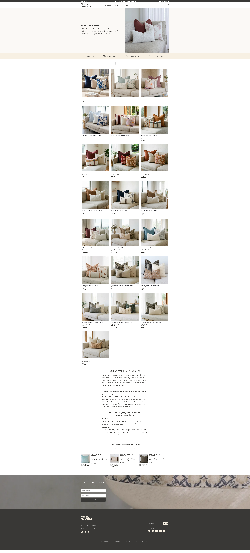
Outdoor (111, 525)
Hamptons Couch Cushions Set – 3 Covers (91, 135)
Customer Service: (85, 528)
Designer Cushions (115, 249)
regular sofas (122, 375)
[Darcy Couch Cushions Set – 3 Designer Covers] (95, 307)
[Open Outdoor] (128, 5)
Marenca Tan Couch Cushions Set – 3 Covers (92, 210)
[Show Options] (104, 495)
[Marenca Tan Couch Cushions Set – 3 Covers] (95, 195)
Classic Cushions (85, 99)
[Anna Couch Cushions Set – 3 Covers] (95, 270)
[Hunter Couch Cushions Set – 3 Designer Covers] (95, 344)
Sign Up (166, 523)
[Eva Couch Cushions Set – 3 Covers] (154, 232)
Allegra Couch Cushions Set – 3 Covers (120, 135)
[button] (168, 4)
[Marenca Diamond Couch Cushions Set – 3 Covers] (125, 157)
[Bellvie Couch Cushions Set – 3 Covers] (95, 83)
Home (82, 10)
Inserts (110, 531)
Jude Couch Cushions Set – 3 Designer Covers (121, 322)
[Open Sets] (135, 5)
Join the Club (93, 500)
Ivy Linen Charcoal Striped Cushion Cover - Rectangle (114, 465)
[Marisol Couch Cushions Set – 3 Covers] (154, 83)
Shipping (138, 523)
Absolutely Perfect (96, 454)
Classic (110, 521)
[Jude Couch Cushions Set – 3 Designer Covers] (125, 307)
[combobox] (93, 495)
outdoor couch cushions (111, 394)
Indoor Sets (111, 527)
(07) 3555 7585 (93, 528)
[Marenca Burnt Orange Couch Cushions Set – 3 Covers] (154, 157)
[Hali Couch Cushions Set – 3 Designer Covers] (154, 307)
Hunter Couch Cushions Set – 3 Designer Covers (92, 360)
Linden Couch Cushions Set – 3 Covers (120, 98)
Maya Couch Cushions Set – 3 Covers (119, 210)
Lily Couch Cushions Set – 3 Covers (149, 210)
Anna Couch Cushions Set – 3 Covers (90, 285)
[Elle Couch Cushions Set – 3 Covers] (95, 232)
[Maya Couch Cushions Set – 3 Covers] (125, 195)
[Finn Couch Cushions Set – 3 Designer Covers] (154, 270)
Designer (111, 523)
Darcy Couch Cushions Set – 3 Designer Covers (92, 322)
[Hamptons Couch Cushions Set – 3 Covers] (95, 120)
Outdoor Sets (112, 529)
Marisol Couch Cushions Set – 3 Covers (150, 98)
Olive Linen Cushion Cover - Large (143, 465)
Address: (83, 524)
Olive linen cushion (154, 454)
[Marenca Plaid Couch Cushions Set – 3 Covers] (95, 157)
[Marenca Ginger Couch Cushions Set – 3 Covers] (154, 120)
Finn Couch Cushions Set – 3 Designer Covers (151, 285)
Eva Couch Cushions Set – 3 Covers (149, 247)
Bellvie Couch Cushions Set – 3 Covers (90, 98)
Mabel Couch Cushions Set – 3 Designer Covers (122, 285)
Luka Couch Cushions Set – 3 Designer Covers (121, 247)
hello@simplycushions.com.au (90, 521)
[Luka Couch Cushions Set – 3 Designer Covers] (125, 232)
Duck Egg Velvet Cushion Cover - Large (85, 465)
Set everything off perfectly (129, 454)
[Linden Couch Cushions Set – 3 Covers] (125, 83)
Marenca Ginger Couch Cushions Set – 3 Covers (151, 135)
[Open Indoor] (119, 5)
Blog (123, 521)
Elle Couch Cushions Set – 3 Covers (90, 247)
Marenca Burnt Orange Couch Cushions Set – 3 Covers (153, 173)
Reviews (124, 523)
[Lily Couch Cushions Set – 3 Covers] (154, 195)
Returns (137, 521)
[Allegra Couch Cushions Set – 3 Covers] (125, 120)
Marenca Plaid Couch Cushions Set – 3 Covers (92, 173)
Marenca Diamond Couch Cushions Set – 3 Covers (122, 173)
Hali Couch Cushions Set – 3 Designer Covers (151, 322)
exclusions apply (133, 1)
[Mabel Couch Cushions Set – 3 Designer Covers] (125, 270)
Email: (82, 521)
